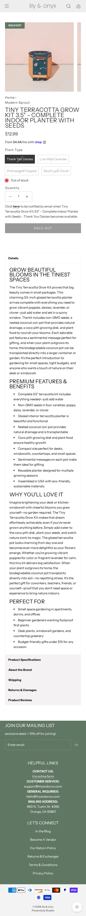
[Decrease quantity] (10, 197)
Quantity (12, 188)
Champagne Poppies (22, 171)
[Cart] (78, 6)
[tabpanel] (43, 459)
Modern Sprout (17, 102)
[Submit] (76, 745)
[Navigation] (7, 6)
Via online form (43, 776)
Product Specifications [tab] (24, 660)
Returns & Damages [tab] (22, 690)
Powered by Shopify (43, 910)
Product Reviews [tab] (20, 700)
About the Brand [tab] (20, 670)
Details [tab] (13, 258)
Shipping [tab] (14, 680)
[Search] (68, 6)
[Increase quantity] (27, 197)
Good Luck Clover (56, 171)
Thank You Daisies (20, 159)
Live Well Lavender (53, 159)
